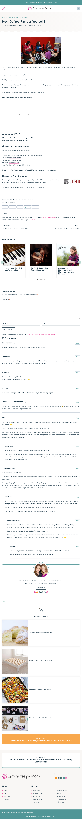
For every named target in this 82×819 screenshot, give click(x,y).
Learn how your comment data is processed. (42, 334)
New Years (36, 790)
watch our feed (41, 182)
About (5, 793)
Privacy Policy (51, 816)
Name (5, 323)
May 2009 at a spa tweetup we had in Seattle (41, 170)
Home (5, 790)
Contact (6, 799)
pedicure (35, 207)
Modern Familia (16, 160)
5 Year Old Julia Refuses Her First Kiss (67, 227)
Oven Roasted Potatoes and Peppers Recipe (40, 689)
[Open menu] (78, 8)
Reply (77, 343)
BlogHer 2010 (17, 92)
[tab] (37, 279)
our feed (10, 202)
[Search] (77, 601)
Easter (59, 793)
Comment (6, 299)
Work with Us (42, 816)
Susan (8, 25)
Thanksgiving (61, 799)
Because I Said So (15, 157)
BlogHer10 (12, 207)
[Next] (79, 262)
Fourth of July (61, 796)
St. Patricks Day (38, 793)
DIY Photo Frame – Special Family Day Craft (40, 718)
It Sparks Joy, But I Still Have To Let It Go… (13, 269)
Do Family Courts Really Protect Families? (40, 269)
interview (20, 207)
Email (45, 323)
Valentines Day (62, 790)
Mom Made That (14, 162)
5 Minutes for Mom (36, 155)
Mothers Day (37, 796)
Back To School (38, 799)
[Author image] (3, 25)
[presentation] (14, 255)
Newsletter (7, 796)
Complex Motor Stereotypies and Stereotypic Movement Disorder (67, 271)
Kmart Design (17, 180)
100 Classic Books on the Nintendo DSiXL (15, 227)
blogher (5, 207)
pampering (28, 207)
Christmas (60, 802)
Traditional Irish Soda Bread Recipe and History (41, 632)
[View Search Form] (3, 8)
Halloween (36, 802)
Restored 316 (31, 812)
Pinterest (32, 220)
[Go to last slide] (2, 262)
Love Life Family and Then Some (20, 165)
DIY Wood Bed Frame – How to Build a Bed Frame (41, 661)
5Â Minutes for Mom (49, 217)
